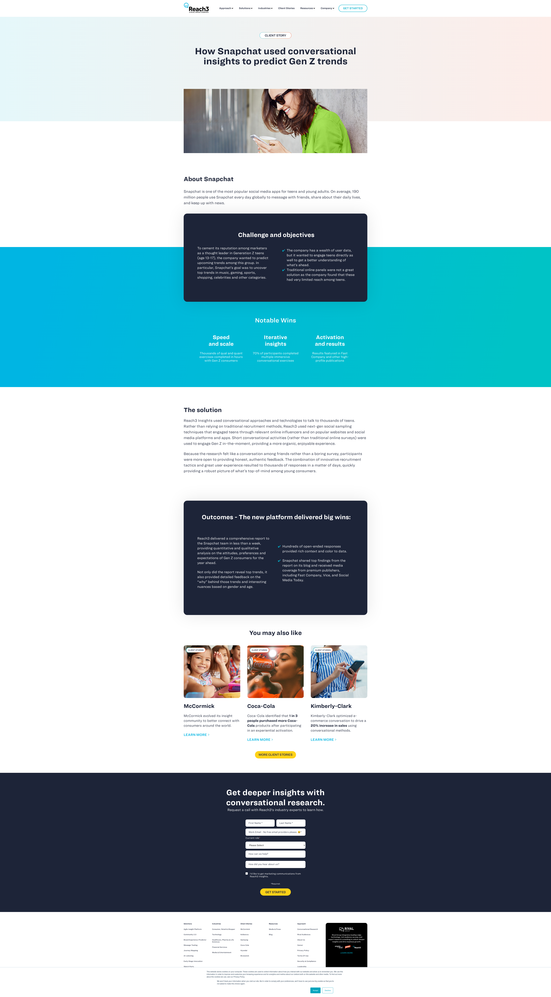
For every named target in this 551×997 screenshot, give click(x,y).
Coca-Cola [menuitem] (244, 945)
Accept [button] (315, 990)
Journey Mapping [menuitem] (191, 950)
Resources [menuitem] (273, 923)
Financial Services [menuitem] (219, 947)
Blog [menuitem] (270, 934)
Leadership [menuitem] (301, 966)
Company (326, 8)
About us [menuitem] (301, 940)
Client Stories (286, 8)
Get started (353, 8)
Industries (264, 8)
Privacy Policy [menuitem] (303, 950)
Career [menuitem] (300, 945)
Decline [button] (328, 990)
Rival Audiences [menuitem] (303, 934)
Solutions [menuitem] (188, 923)
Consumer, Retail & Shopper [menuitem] (223, 929)
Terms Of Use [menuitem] (303, 956)
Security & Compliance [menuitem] (306, 961)
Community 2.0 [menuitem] (190, 934)
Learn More (346, 953)
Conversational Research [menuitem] (307, 929)
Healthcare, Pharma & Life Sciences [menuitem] (223, 941)
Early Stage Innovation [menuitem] (193, 961)
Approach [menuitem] (301, 923)
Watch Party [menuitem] (189, 966)
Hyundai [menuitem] (243, 950)
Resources (306, 8)
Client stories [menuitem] (246, 923)
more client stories (275, 754)
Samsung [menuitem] (244, 940)
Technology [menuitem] (217, 934)
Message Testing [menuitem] (190, 945)
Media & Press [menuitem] (275, 929)
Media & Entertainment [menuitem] (221, 952)
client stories (196, 650)
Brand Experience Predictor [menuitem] (195, 940)
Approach (225, 8)
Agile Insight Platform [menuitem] (193, 929)
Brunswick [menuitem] (244, 956)
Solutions (244, 8)
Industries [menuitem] (216, 923)
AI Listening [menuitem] (188, 956)
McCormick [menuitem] (245, 929)
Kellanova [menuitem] (244, 934)
